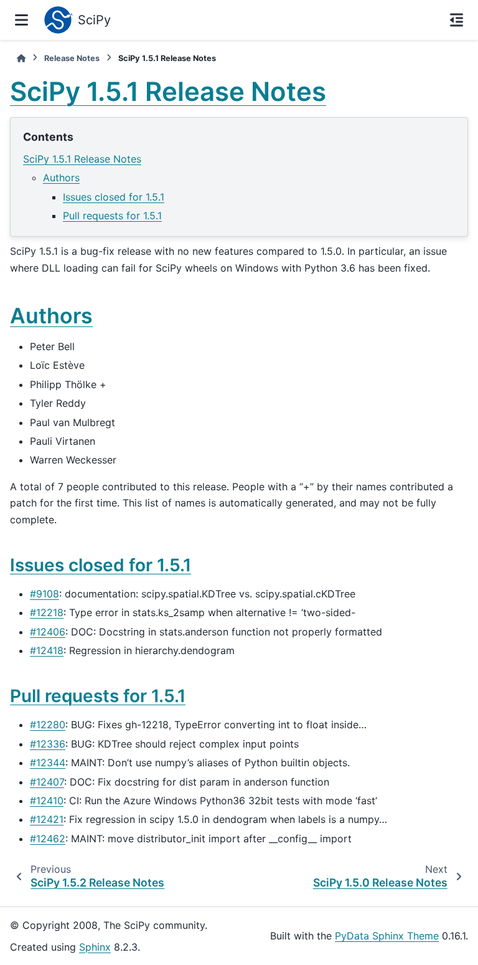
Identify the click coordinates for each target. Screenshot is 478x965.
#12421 (46, 819)
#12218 (46, 612)
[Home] (21, 58)
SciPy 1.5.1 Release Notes (82, 159)
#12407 (47, 782)
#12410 (46, 800)
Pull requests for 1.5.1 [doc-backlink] (97, 695)
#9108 (44, 593)
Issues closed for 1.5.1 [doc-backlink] (100, 565)
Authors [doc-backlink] (51, 315)
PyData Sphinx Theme (387, 935)
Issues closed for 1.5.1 (113, 197)
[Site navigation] (21, 20)
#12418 (46, 650)
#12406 (47, 631)
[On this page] (456, 20)
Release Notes (72, 58)
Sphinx (95, 947)
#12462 (47, 838)
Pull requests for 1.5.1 (112, 215)
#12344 (47, 762)
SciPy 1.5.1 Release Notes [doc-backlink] (168, 91)
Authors (61, 177)
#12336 (47, 744)
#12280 (47, 724)
